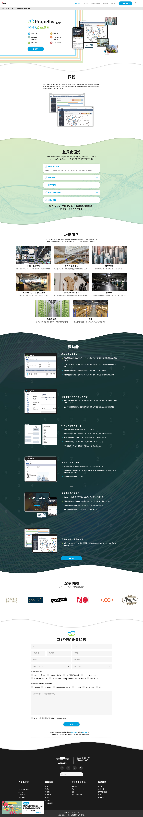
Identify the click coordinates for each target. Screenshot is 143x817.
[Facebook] (75, 768)
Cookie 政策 (75, 812)
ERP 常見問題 (102, 792)
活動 (73, 792)
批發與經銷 (49, 803)
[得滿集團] (130, 593)
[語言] (135, 3)
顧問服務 (22, 797)
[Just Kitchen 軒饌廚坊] (35, 593)
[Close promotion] (42, 803)
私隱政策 (66, 812)
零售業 (47, 792)
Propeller (22, 795)
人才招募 (101, 789)
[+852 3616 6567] (139, 806)
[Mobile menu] (140, 3)
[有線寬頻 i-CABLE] (83, 593)
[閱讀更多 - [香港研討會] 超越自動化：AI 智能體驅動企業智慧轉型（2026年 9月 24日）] (12, 802)
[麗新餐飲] (11, 593)
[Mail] (62, 768)
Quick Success (23, 789)
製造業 (47, 797)
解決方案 (10, 8)
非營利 (47, 800)
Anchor (21, 792)
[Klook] (106, 593)
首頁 (3, 8)
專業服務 (48, 795)
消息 (73, 789)
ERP (20, 786)
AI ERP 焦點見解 (77, 795)
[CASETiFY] (59, 593)
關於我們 (101, 786)
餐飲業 (47, 786)
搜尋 (99, 795)
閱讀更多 (38, 813)
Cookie (84, 732)
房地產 (47, 789)
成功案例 (75, 786)
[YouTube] (68, 768)
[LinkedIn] (81, 768)
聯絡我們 (101, 797)
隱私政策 (74, 732)
